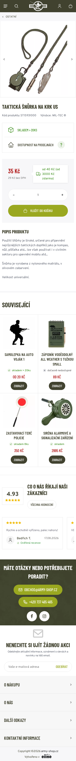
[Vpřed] (72, 59)
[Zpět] (4, 59)
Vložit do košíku (41, 210)
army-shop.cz (49, 751)
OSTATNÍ (11, 16)
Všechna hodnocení (42, 504)
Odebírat (62, 666)
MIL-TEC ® (59, 115)
